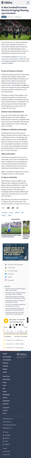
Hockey (5, 391)
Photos (5, 413)
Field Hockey (6, 394)
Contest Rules (6, 451)
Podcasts (5, 410)
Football (4, 16)
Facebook (11, 274)
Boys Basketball (7, 356)
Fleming (11, 212)
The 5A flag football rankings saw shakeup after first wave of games (14, 309)
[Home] (6, 2)
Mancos (4, 215)
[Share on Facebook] (8, 208)
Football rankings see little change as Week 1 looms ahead (11, 236)
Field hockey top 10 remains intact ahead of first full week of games (14, 313)
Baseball (5, 369)
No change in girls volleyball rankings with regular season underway (15, 293)
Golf (4, 388)
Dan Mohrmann (18, 17)
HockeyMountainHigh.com (9, 425)
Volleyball (5, 366)
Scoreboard (6, 407)
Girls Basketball (7, 360)
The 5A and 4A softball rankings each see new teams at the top (15, 305)
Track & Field (6, 376)
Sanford (9, 215)
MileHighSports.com (8, 418)
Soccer (4, 382)
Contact (5, 448)
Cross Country (6, 379)
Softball (5, 372)
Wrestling (5, 363)
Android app (7, 435)
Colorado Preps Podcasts (15, 264)
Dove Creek (4, 212)
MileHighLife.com (7, 428)
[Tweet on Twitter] (13, 208)
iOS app (6, 432)
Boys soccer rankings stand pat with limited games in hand (15, 301)
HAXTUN (17, 212)
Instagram (11, 280)
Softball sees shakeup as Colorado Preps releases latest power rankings (15, 297)
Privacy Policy (6, 454)
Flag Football (6, 400)
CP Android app (12, 271)
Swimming (5, 403)
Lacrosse (5, 397)
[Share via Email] (17, 208)
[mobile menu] (28, 2)
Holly (22, 212)
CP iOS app (11, 268)
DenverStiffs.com (7, 422)
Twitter (10, 277)
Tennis (4, 385)
